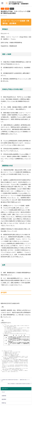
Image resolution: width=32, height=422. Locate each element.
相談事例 (7, 8)
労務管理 (4, 395)
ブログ (2, 8)
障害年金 (12, 8)
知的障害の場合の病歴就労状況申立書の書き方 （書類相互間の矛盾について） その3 (16, 380)
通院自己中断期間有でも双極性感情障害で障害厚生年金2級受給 (19, 383)
